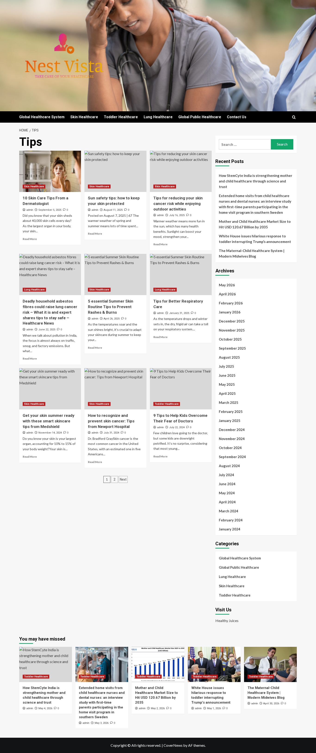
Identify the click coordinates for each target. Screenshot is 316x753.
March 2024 (228, 511)
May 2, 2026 (158, 708)
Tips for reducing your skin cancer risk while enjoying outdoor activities (178, 203)
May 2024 (227, 493)
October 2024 (230, 448)
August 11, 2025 (113, 209)
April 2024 (227, 502)
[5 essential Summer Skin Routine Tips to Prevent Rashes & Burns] (115, 274)
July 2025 (226, 366)
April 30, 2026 (271, 703)
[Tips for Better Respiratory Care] (181, 274)
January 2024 (229, 529)
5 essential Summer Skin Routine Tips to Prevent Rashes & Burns (110, 307)
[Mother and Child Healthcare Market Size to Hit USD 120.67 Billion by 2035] (158, 664)
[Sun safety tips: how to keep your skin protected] (115, 171)
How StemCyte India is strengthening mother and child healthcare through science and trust (255, 181)
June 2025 (227, 375)
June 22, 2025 (46, 329)
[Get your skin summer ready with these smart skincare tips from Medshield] (50, 388)
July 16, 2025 (177, 215)
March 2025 (228, 402)
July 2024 (226, 475)
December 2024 (232, 430)
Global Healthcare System (42, 117)
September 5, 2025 (49, 209)
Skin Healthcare (84, 117)
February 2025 (231, 411)
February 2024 (231, 520)
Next (123, 479)
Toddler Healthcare (121, 117)
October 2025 (230, 339)
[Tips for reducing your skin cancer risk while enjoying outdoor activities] (181, 171)
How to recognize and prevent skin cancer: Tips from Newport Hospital (111, 421)
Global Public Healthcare (199, 117)
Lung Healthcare (158, 117)
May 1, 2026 (214, 708)
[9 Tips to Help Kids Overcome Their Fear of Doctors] (181, 388)
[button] (294, 117)
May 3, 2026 (101, 722)
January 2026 (229, 312)
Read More (30, 239)
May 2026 (227, 285)
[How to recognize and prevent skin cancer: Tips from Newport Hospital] (115, 388)
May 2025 (227, 384)
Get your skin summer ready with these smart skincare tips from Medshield (48, 421)
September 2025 (232, 348)
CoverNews (173, 745)
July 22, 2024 (177, 427)
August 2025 (229, 357)
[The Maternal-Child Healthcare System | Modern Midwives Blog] (270, 664)
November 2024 (232, 439)
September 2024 (232, 457)
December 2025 (232, 321)
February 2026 (231, 303)
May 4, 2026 (45, 708)
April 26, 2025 (112, 318)
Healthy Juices (227, 620)
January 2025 (229, 420)
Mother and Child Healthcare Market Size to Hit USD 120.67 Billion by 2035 (255, 224)
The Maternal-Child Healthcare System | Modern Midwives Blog (251, 253)
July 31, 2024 (111, 432)
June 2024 (227, 484)
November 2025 (232, 330)
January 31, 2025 (179, 313)
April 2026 (227, 294)
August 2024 (229, 466)
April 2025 (227, 393)
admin (29, 209)
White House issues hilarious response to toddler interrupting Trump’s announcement (255, 239)
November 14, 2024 (50, 432)
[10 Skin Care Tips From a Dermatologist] (50, 171)
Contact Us (236, 117)
